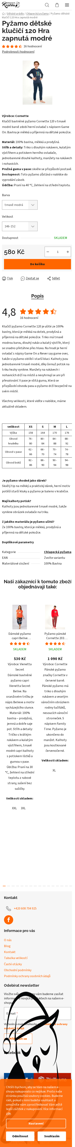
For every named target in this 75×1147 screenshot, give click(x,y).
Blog (7, 946)
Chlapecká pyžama (57, 552)
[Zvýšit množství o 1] (68, 252)
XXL (14, 808)
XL (54, 770)
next (71, 671)
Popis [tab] (37, 296)
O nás (8, 940)
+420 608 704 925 (25, 908)
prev (4, 671)
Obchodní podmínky (17, 970)
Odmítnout (20, 1136)
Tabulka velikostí (15, 958)
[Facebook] (8, 919)
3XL (23, 808)
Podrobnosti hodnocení (18, 52)
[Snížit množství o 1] (48, 252)
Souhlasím (52, 1136)
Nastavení (36, 1123)
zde (8, 1113)
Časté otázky (13, 964)
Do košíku (37, 264)
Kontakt (10, 952)
